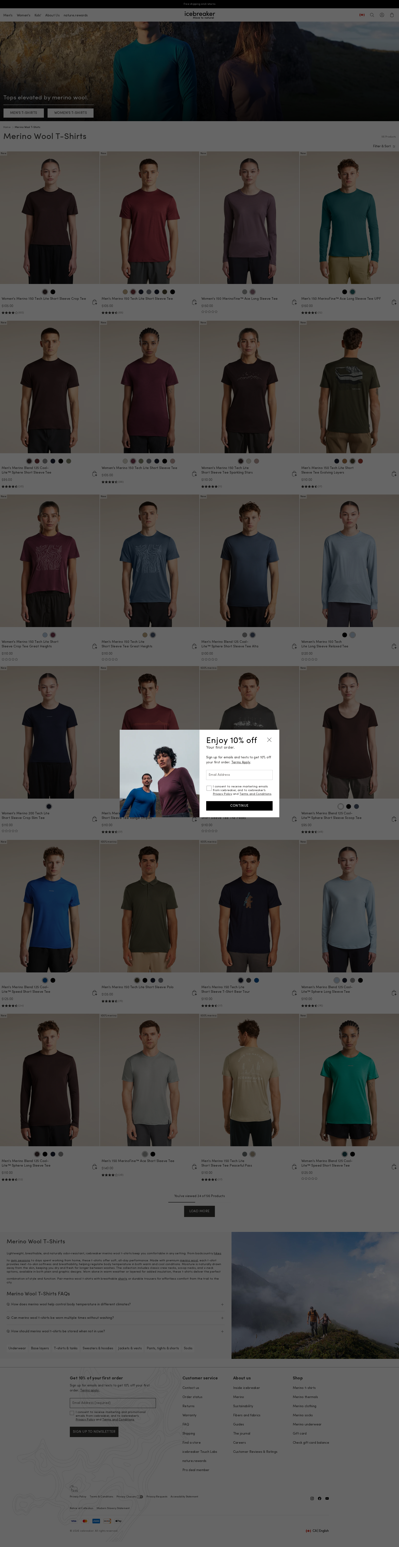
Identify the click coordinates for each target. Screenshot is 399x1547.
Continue (239, 806)
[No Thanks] (269, 739)
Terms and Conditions (255, 794)
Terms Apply (240, 762)
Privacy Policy (222, 794)
